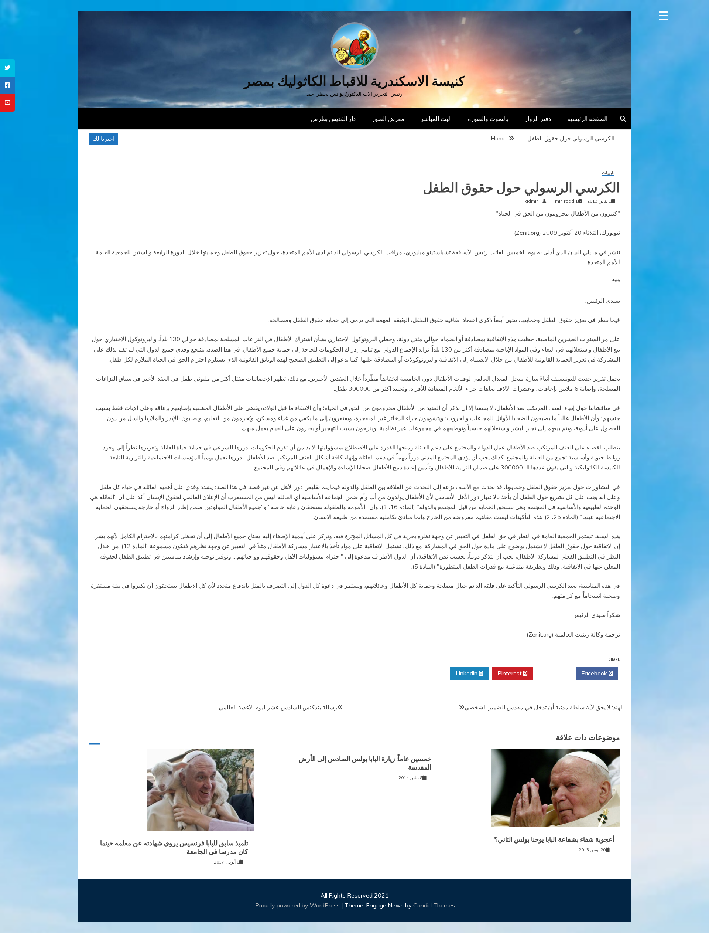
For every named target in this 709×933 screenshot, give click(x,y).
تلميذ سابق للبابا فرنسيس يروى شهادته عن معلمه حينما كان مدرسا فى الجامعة (174, 847)
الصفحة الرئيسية (587, 118)
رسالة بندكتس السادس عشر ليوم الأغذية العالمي (278, 707)
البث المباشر (436, 118)
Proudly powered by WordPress (298, 905)
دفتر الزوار (538, 118)
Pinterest (510, 673)
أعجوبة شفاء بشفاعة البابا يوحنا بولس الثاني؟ (554, 839)
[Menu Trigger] (663, 16)
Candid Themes (434, 905)
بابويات (608, 172)
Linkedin (467, 673)
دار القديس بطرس (333, 118)
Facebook (595, 673)
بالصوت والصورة (488, 118)
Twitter (552, 673)
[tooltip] (7, 68)
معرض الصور (388, 118)
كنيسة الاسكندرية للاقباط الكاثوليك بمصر (354, 81)
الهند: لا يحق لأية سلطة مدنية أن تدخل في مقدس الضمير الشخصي (544, 707)
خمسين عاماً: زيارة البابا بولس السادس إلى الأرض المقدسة (365, 763)
